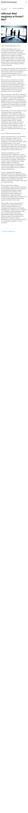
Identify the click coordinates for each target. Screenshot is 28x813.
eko (10, 8)
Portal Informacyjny (9, 2)
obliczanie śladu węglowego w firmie (10, 45)
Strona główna (4, 8)
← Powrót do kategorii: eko (8, 231)
